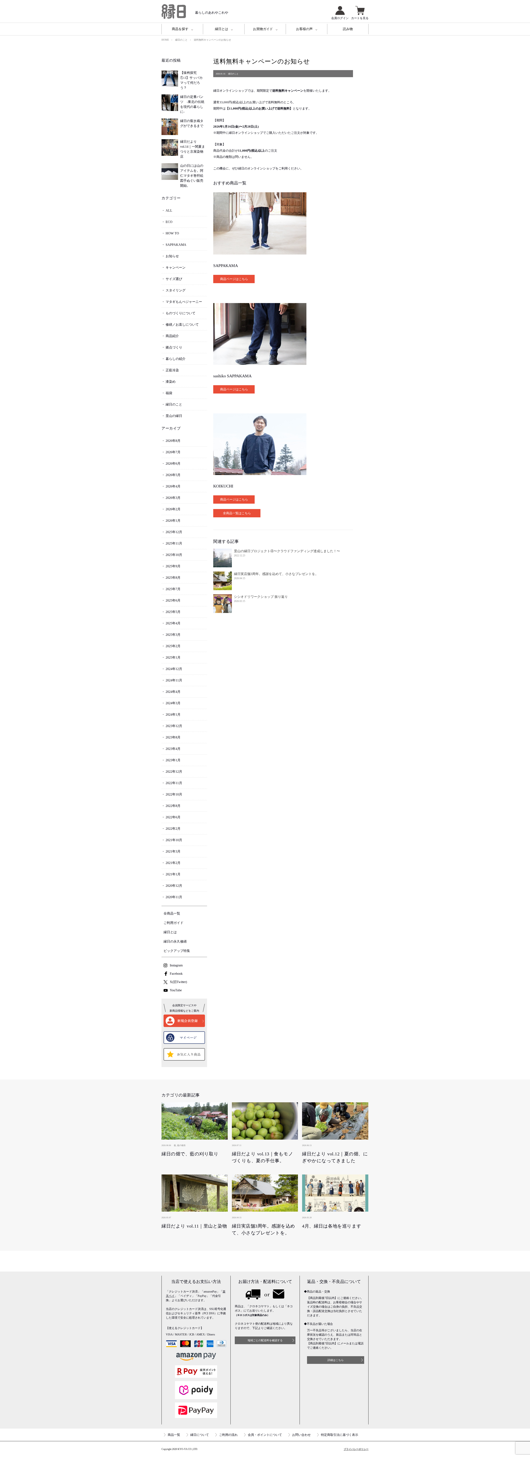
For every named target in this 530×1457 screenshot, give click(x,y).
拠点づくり (174, 347)
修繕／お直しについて (182, 324)
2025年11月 (174, 543)
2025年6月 (173, 600)
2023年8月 (173, 737)
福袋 (169, 393)
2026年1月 (173, 520)
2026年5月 (173, 475)
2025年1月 (173, 657)
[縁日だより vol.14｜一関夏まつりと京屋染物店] (169, 147)
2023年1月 (173, 760)
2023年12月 (174, 726)
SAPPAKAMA (176, 244)
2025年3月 (173, 634)
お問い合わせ (301, 1434)
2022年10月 (174, 794)
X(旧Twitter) (178, 982)
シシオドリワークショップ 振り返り (261, 596)
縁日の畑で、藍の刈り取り (189, 1153)
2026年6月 (173, 463)
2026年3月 (173, 497)
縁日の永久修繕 (175, 941)
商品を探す (180, 29)
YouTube (176, 990)
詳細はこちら (336, 1360)
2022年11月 (174, 783)
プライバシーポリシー (356, 1449)
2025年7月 (173, 589)
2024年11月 (174, 680)
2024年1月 (173, 714)
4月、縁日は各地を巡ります (331, 1226)
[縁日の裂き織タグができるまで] (169, 126)
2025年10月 (174, 555)
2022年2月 (173, 828)
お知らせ (172, 256)
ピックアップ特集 (177, 951)
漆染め (171, 381)
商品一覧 (174, 1434)
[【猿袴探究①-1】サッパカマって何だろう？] (169, 78)
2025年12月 (174, 532)
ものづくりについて (180, 313)
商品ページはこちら (234, 279)
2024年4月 (173, 691)
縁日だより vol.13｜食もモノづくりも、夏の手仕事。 (262, 1157)
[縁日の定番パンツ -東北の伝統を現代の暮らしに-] (169, 102)
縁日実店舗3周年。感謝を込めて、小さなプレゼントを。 (276, 574)
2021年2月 (173, 863)
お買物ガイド (263, 29)
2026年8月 (173, 440)
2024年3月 (173, 703)
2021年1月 (173, 874)
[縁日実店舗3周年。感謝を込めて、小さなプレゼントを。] (222, 580)
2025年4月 (173, 623)
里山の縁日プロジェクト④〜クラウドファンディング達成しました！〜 (287, 551)
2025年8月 (173, 577)
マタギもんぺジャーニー (184, 301)
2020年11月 (174, 897)
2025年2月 (173, 646)
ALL (169, 210)
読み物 (348, 29)
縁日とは (221, 29)
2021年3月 (173, 851)
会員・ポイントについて (265, 1434)
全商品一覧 (172, 913)
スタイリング (176, 290)
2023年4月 (173, 748)
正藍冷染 (172, 370)
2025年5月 (173, 612)
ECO (169, 222)
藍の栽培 (181, 1145)
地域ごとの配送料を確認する (265, 1340)
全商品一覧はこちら (237, 513)
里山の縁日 (174, 416)
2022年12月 (174, 771)
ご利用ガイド (173, 923)
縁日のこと (174, 404)
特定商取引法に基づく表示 (339, 1434)
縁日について (199, 1434)
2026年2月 (173, 509)
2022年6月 (173, 817)
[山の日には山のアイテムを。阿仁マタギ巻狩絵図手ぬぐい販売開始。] (169, 171)
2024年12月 (174, 669)
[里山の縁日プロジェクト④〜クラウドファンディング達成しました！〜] (222, 558)
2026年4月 (173, 486)
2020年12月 (174, 885)
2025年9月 (173, 566)
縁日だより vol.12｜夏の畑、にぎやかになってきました (335, 1157)
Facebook (176, 973)
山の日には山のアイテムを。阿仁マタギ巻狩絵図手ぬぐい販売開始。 (191, 175)
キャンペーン (176, 267)
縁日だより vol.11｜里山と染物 (194, 1226)
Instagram (176, 965)
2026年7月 (173, 452)
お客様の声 (304, 29)
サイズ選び (174, 279)
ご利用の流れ (228, 1434)
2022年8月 (173, 806)
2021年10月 (174, 840)
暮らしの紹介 (176, 359)
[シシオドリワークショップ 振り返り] (222, 603)
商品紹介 (172, 336)
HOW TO (172, 233)
